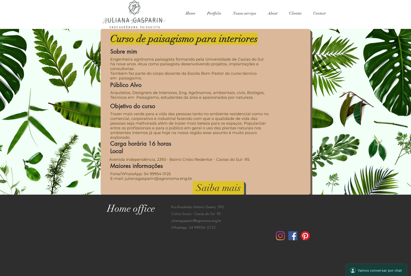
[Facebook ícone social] (292, 235)
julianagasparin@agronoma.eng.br (158, 178)
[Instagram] (280, 235)
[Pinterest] (305, 235)
